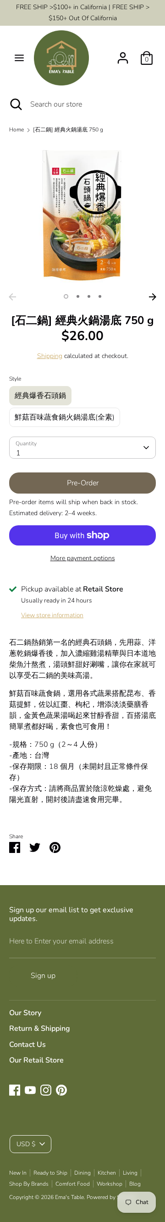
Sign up (43, 976)
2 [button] (78, 296)
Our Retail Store (36, 1060)
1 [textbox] (18, 453)
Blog (135, 1184)
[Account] (123, 54)
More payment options (82, 558)
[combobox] (82, 448)
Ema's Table (69, 1197)
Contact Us (27, 1045)
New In (18, 1173)
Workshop (109, 1184)
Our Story (25, 1013)
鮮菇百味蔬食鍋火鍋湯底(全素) (65, 417)
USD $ (25, 1144)
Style (15, 378)
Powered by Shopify (111, 1197)
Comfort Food (72, 1184)
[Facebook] (14, 1090)
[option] (82, 215)
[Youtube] (30, 1090)
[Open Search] (15, 104)
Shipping (49, 356)
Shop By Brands (29, 1184)
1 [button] (66, 296)
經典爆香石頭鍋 (40, 396)
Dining (82, 1173)
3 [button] (89, 296)
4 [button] (100, 296)
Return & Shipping (39, 1028)
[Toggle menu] (19, 57)
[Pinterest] (61, 1090)
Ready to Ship (50, 1173)
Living (130, 1173)
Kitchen (107, 1173)
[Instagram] (45, 1090)
